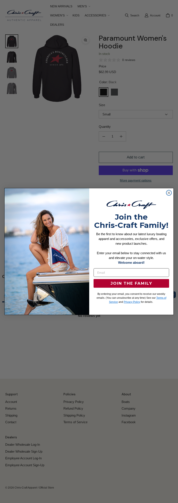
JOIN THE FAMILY (131, 283)
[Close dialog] (168, 192)
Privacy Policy (132, 301)
